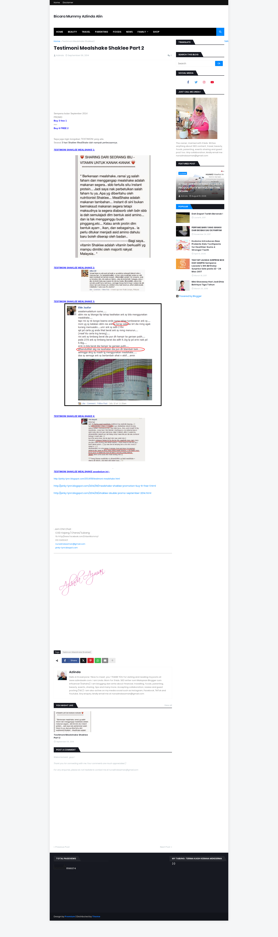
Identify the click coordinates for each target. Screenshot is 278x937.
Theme (96, 916)
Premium (70, 916)
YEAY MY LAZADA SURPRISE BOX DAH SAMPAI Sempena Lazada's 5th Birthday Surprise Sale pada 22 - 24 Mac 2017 (208, 266)
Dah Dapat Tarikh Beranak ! (207, 213)
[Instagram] (204, 82)
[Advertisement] (113, 85)
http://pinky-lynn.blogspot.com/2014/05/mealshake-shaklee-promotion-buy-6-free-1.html (105, 485)
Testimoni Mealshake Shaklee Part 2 (71, 736)
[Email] (105, 660)
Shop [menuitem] (156, 31)
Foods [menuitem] (117, 31)
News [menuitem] (129, 31)
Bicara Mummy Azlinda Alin (78, 16)
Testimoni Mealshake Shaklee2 (78, 41)
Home (57, 2)
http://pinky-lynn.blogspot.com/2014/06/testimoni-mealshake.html (87, 478)
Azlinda (75, 672)
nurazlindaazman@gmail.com (70, 544)
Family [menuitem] (142, 31)
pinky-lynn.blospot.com (66, 547)
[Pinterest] (90, 660)
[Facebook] (188, 82)
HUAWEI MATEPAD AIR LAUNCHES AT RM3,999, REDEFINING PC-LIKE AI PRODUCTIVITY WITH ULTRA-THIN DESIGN (200, 186)
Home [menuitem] (59, 31)
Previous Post (62, 846)
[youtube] (212, 82)
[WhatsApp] (98, 660)
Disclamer (68, 2)
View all (168, 705)
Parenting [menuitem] (101, 31)
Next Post (165, 846)
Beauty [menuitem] (72, 31)
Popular (183, 206)
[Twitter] (83, 660)
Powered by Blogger (190, 296)
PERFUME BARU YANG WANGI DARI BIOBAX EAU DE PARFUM (207, 229)
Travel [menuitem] (86, 31)
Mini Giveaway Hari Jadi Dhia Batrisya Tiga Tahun (208, 283)
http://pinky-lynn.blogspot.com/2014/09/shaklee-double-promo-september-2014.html (102, 493)
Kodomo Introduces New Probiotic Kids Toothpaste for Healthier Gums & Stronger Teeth (206, 245)
